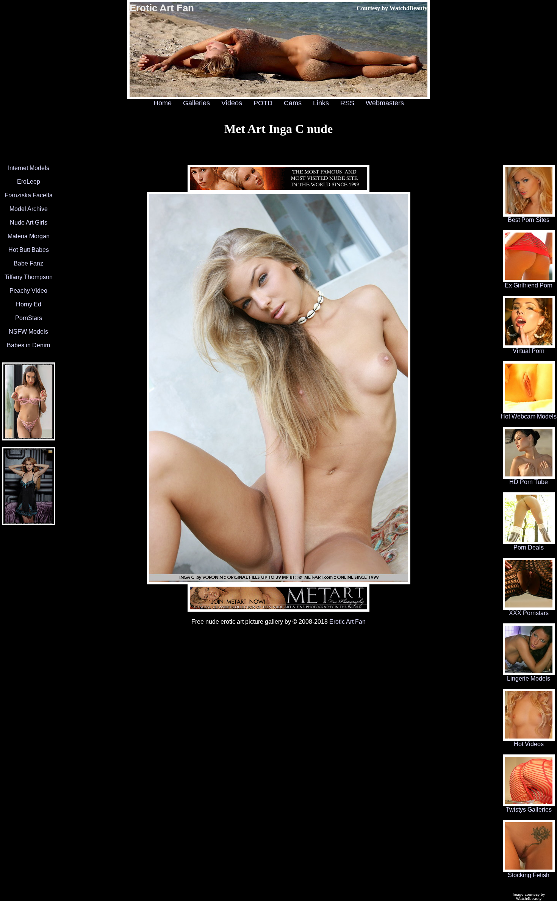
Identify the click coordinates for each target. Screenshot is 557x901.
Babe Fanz (28, 263)
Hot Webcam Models (529, 416)
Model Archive (28, 209)
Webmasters (385, 103)
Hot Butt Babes (28, 250)
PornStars (28, 318)
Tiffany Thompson (29, 277)
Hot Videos (529, 744)
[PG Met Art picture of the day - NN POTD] (28, 523)
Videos (231, 103)
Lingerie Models (528, 678)
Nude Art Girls (28, 222)
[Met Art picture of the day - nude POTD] (28, 438)
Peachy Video (28, 290)
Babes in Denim (28, 345)
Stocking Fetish (528, 875)
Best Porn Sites (528, 220)
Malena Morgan (29, 236)
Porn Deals (528, 547)
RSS (347, 103)
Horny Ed (28, 304)
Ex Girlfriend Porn (528, 285)
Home (162, 103)
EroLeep (28, 181)
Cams (293, 103)
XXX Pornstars (529, 613)
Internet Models (28, 168)
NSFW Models (28, 331)
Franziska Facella (29, 195)
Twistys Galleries (529, 809)
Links (321, 103)
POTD (262, 103)
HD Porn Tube (528, 482)
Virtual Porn (528, 351)
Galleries (196, 103)
